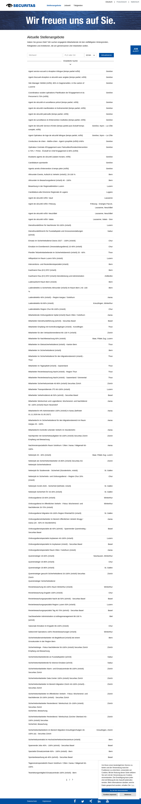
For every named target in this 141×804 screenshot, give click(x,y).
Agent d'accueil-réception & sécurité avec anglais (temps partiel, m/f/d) (57, 77)
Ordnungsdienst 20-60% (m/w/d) (41, 498)
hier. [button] (132, 785)
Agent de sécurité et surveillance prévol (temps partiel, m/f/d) (53, 102)
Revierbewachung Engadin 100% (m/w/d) (45, 593)
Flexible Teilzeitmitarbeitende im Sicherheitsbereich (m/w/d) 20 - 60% (56, 252)
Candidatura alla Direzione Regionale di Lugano (48, 192)
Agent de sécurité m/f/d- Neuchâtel (42, 213)
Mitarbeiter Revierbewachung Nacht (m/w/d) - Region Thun (52, 372)
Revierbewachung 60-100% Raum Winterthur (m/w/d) (50, 587)
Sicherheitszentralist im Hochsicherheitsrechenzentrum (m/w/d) (54, 740)
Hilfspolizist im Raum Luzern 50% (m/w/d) (45, 258)
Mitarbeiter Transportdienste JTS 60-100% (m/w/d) (49, 389)
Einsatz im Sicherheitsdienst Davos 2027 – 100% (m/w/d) (52, 241)
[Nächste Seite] (72, 780)
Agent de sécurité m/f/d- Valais (41, 219)
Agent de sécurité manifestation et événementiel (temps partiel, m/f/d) (57, 108)
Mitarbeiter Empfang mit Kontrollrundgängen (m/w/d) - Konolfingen (55, 327)
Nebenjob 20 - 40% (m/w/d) (39, 455)
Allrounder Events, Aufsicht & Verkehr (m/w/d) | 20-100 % (51, 174)
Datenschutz (32, 801)
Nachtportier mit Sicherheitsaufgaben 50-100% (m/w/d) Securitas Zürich (58, 436)
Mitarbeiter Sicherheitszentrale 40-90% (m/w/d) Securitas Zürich (54, 383)
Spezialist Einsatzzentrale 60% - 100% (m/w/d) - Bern (50, 751)
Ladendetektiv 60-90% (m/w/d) (41, 303)
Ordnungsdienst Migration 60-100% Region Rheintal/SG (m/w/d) (54, 513)
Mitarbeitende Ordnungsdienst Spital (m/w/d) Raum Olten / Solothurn (56, 315)
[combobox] (90, 55)
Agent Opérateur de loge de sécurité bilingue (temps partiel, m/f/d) (55, 135)
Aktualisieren (106, 55)
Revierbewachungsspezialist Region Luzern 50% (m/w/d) (51, 605)
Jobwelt (67, 5)
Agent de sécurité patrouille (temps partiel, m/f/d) (48, 114)
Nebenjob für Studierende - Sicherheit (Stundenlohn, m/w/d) (53, 470)
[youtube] (107, 802)
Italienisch (135, 2)
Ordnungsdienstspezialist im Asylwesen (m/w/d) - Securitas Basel (55, 544)
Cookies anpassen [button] (109, 794)
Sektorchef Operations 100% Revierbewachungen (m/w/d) (52, 632)
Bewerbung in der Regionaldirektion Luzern (46, 186)
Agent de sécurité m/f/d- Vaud (40, 198)
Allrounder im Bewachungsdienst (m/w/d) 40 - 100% (49, 180)
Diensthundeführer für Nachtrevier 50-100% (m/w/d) (49, 225)
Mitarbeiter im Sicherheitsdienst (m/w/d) (44, 350)
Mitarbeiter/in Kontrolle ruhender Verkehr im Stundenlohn (51, 430)
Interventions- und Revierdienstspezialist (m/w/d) (48, 264)
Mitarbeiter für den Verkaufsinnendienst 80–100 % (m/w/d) (52, 333)
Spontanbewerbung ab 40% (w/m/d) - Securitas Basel (50, 757)
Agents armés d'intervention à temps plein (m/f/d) (48, 169)
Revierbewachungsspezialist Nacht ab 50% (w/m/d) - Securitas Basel (56, 599)
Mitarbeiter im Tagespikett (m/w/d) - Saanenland (48, 366)
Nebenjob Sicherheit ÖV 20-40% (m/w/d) (45, 492)
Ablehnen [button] (127, 794)
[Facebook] (75, 802)
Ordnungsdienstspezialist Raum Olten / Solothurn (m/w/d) (52, 550)
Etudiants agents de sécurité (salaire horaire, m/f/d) (49, 157)
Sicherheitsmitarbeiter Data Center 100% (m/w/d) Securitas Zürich (55, 678)
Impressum (47, 801)
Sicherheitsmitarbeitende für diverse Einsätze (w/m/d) (50, 663)
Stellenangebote (54, 5)
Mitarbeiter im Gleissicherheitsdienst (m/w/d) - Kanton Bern (52, 344)
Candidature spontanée (38, 163)
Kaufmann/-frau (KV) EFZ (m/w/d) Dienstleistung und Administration (56, 276)
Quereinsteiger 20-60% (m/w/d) (41, 556)
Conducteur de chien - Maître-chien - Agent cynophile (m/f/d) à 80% (56, 141)
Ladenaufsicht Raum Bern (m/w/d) (42, 282)
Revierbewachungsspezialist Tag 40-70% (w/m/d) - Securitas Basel (56, 610)
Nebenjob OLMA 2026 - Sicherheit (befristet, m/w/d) (49, 486)
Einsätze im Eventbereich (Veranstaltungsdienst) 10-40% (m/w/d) (55, 247)
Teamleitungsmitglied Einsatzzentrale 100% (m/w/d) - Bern (52, 773)
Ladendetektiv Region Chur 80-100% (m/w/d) (47, 309)
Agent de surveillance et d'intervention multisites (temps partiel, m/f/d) (56, 120)
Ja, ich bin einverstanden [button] (119, 790)
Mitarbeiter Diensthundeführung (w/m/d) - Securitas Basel (52, 321)
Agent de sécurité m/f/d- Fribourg (42, 204)
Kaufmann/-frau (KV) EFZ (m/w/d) (42, 270)
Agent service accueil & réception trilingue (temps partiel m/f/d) (54, 71)
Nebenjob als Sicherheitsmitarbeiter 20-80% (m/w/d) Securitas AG (55, 461)
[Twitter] (82, 802)
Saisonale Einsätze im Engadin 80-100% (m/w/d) (48, 626)
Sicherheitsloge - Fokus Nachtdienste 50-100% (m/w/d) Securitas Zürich (58, 647)
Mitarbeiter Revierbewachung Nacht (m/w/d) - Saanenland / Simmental (57, 378)
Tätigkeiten (78, 5)
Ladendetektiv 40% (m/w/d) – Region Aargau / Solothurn (51, 297)
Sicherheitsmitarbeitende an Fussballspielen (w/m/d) (49, 657)
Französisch (122, 2)
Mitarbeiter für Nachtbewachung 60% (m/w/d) (47, 339)
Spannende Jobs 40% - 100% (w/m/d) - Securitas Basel (51, 745)
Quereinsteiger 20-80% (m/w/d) (41, 562)
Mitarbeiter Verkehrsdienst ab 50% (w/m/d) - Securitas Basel (53, 395)
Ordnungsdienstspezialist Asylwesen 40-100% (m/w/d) (50, 538)
